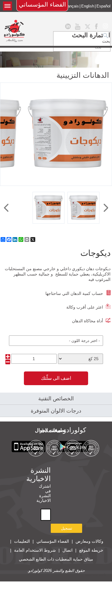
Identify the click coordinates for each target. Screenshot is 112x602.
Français (71, 6)
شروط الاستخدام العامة (35, 550)
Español (103, 6)
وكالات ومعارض (89, 541)
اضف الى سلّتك (56, 378)
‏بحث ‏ (105, 41)
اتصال (67, 550)
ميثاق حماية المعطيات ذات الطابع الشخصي (56, 559)
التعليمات (22, 541)
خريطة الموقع (91, 550)
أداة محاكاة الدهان (87, 320)
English (87, 6)
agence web (95, 575)
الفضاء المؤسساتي (42, 4)
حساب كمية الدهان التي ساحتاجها (74, 293)
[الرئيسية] (14, 30)
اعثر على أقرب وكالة (84, 307)
